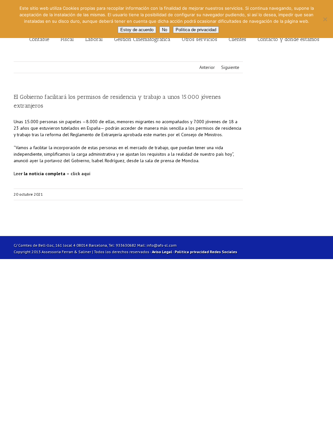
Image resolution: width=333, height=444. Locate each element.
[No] (325, 19)
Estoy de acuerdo (136, 29)
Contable (39, 39)
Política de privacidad (196, 29)
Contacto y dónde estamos (288, 39)
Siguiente (230, 67)
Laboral (94, 39)
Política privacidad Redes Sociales (206, 251)
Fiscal (67, 39)
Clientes (237, 39)
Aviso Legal (162, 251)
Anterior (207, 67)
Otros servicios (199, 39)
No (164, 29)
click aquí (79, 173)
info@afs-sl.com (162, 245)
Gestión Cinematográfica (142, 39)
